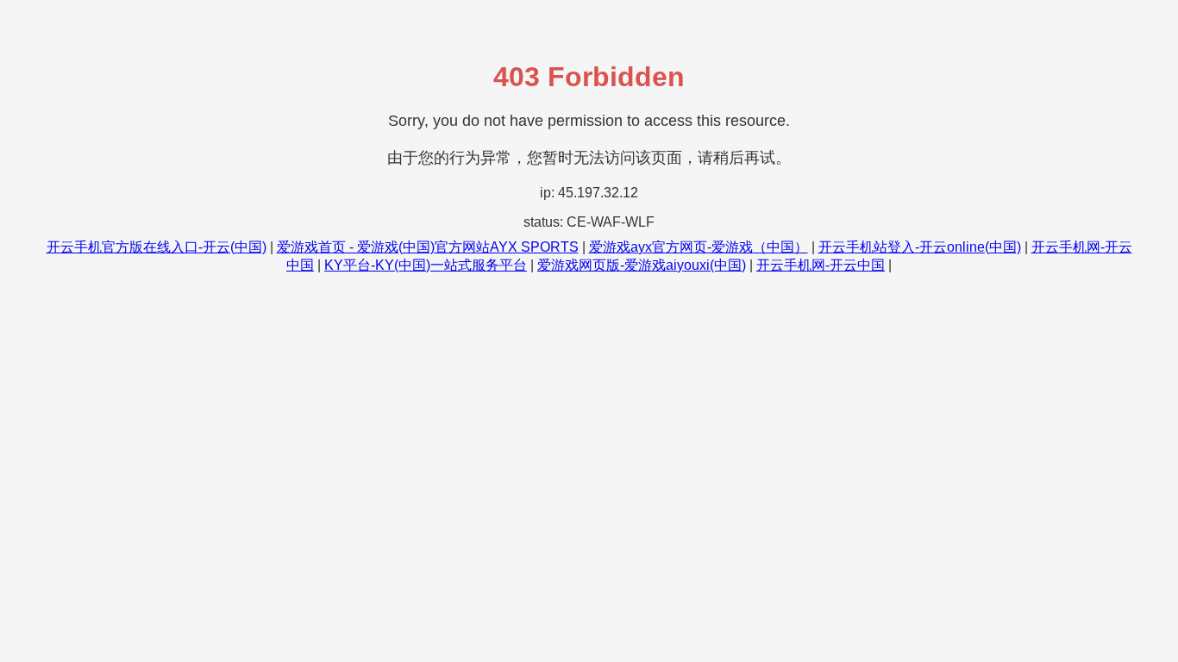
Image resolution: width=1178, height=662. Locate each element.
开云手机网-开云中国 (820, 265)
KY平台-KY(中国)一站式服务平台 (425, 265)
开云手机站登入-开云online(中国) (919, 247)
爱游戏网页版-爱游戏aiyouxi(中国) (641, 265)
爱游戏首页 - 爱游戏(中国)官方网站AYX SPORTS (428, 247)
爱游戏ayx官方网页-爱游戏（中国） (698, 247)
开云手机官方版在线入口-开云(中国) (156, 247)
